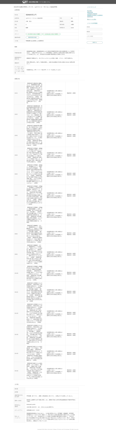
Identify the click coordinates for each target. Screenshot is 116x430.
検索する (95, 42)
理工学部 (89, 10)
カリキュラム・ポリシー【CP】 (51, 34)
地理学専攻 (90, 16)
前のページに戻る (91, 19)
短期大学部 (90, 12)
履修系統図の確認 (32, 37)
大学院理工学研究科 (92, 13)
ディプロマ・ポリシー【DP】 (34, 34)
